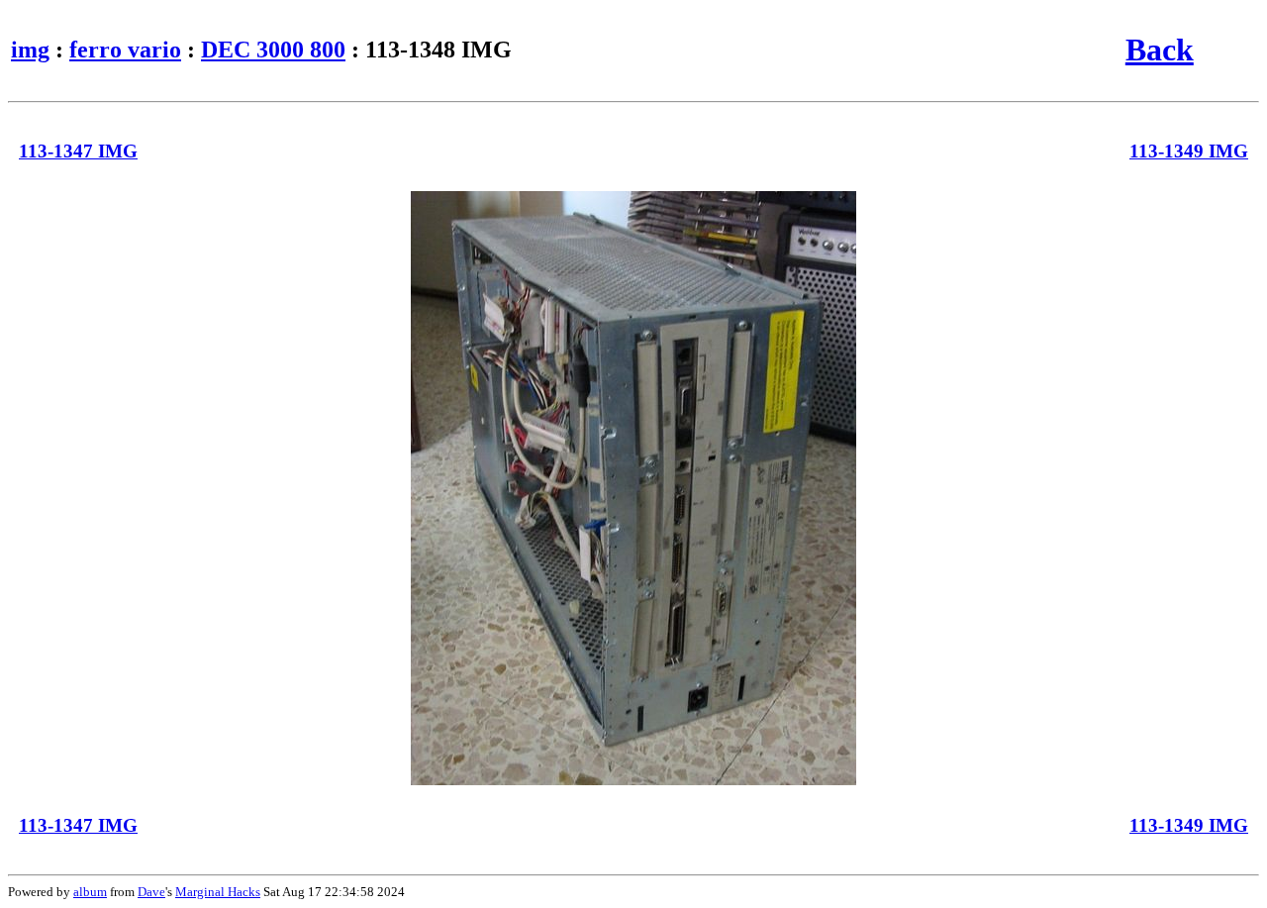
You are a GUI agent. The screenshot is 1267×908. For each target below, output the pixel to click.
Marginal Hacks (217, 891)
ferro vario (125, 49)
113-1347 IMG (78, 151)
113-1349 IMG (1188, 151)
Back (1159, 49)
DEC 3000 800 (273, 49)
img (30, 49)
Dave (151, 891)
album (90, 891)
